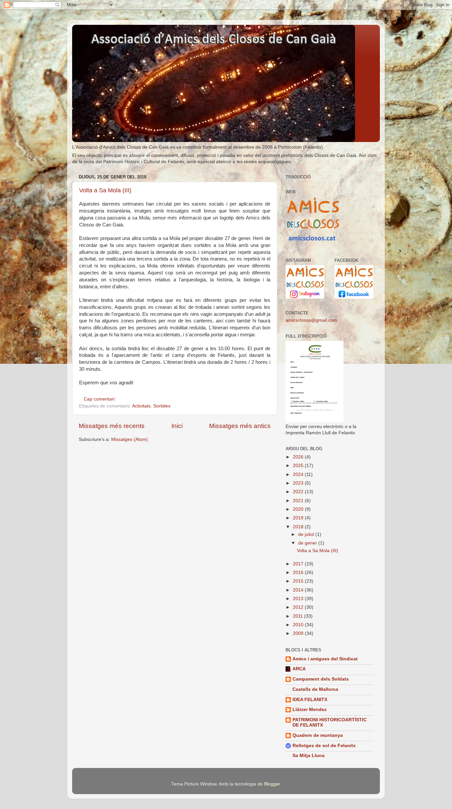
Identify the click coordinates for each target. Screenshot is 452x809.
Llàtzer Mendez (310, 709)
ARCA (299, 668)
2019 (299, 517)
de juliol (306, 534)
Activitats (141, 406)
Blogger (272, 784)
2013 (299, 598)
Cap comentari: (100, 399)
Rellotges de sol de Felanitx (324, 745)
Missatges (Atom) (129, 439)
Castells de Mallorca (315, 689)
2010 (299, 624)
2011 (298, 616)
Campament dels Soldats (321, 679)
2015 (299, 581)
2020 (299, 509)
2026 (299, 456)
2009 (299, 633)
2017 (299, 563)
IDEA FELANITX (310, 699)
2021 (299, 500)
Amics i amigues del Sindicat (325, 658)
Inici (177, 425)
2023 (299, 483)
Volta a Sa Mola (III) (105, 190)
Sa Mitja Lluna (309, 755)
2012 (299, 607)
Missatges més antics (240, 425)
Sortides (161, 406)
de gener (308, 543)
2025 (299, 465)
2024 (299, 474)
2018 (299, 526)
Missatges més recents (112, 425)
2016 (299, 572)
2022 (299, 491)
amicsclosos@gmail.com (311, 320)
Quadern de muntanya (318, 735)
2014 (299, 590)
